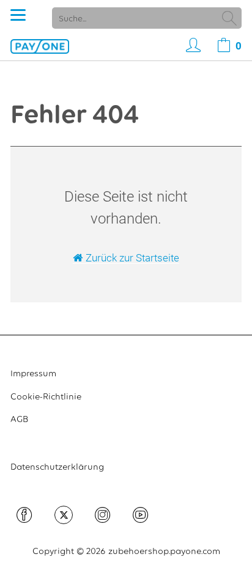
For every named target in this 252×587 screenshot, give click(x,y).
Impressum (33, 373)
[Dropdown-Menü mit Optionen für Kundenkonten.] (190, 45)
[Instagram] (103, 517)
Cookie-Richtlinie (45, 396)
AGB (19, 419)
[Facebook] (24, 517)
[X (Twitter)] (63, 515)
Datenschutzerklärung (57, 466)
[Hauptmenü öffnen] (18, 15)
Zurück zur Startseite (132, 258)
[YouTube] (141, 517)
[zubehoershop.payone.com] (39, 45)
